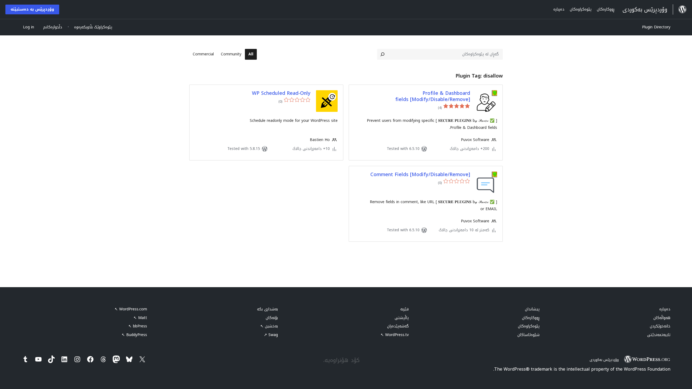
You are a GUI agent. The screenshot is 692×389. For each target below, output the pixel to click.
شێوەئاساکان (528, 334)
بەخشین (269, 326)
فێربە (404, 309)
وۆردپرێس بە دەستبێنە (32, 9)
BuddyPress (134, 334)
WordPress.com (131, 309)
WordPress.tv (395, 334)
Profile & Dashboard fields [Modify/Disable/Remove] (432, 96)
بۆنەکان (272, 317)
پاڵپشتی (402, 317)
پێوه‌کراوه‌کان (529, 326)
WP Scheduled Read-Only (281, 93)
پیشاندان (532, 309)
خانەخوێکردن (660, 326)
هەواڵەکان (661, 317)
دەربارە (664, 309)
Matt (140, 317)
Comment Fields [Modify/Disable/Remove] (420, 175)
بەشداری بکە (267, 309)
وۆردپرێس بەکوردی (604, 359)
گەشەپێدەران (398, 326)
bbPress (137, 326)
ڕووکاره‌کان (531, 317)
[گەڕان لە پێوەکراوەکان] (382, 54)
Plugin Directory (656, 27)
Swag (271, 334)
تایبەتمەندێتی (658, 334)
